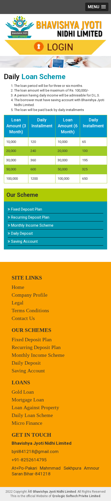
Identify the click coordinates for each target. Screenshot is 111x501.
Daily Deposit (21, 233)
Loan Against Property (35, 407)
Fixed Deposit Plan (26, 209)
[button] (96, 7)
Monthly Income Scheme (31, 225)
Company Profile (29, 294)
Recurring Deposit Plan (29, 217)
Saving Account (24, 241)
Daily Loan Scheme (32, 415)
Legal (17, 302)
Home (18, 287)
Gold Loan (23, 391)
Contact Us (23, 318)
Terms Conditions (30, 310)
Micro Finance (27, 423)
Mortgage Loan (28, 399)
